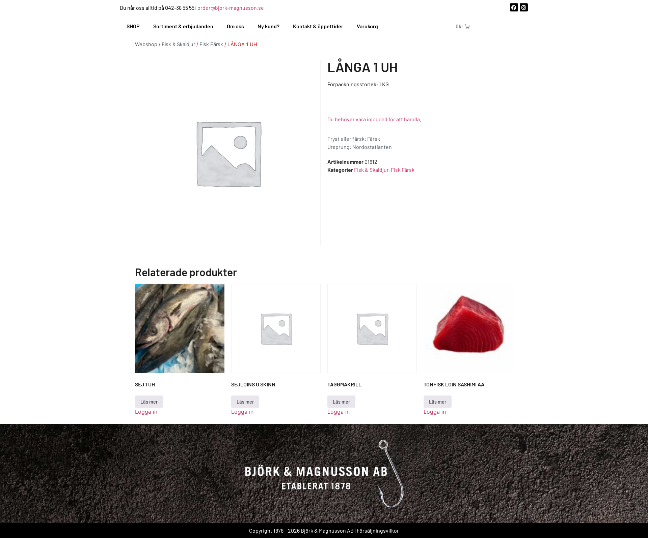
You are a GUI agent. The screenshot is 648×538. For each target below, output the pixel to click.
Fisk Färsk (211, 44)
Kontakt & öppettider (318, 26)
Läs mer (149, 401)
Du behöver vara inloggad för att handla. (374, 119)
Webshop (146, 44)
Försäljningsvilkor (378, 530)
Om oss (235, 26)
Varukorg (367, 26)
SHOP (133, 26)
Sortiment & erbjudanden (183, 26)
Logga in (146, 411)
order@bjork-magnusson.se (230, 7)
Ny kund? (268, 26)
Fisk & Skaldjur (178, 44)
